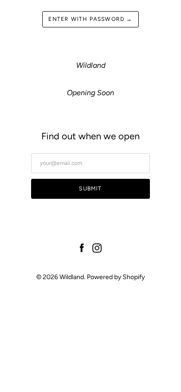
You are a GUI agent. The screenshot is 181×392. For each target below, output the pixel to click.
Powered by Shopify (116, 277)
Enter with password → (90, 19)
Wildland (71, 277)
